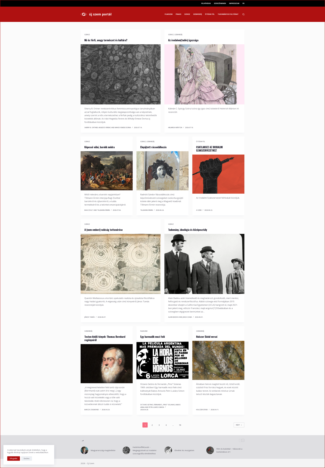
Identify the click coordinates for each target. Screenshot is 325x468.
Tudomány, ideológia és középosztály (187, 230)
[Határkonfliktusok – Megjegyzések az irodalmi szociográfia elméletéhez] (126, 450)
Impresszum (234, 3)
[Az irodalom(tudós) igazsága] (204, 74)
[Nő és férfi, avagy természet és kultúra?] (121, 74)
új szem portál (100, 14)
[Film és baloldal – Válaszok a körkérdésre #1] (210, 450)
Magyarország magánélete (103, 450)
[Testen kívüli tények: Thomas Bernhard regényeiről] (107, 363)
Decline (26, 458)
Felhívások (206, 3)
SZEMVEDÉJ (197, 14)
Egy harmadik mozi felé (152, 337)
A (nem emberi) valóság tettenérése (103, 230)
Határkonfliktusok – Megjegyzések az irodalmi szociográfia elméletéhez (144, 450)
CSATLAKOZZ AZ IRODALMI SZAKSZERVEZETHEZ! (209, 148)
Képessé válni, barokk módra (99, 147)
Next (238, 425)
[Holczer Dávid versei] (218, 360)
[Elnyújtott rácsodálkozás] (162, 170)
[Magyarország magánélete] (84, 450)
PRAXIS (178, 14)
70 (180, 425)
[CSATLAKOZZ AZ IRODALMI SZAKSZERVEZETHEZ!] (218, 174)
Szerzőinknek (220, 3)
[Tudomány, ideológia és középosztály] (204, 264)
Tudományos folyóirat (228, 14)
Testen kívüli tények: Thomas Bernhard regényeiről (104, 338)
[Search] (243, 14)
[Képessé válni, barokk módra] (107, 170)
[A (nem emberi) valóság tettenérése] (121, 264)
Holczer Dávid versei (206, 337)
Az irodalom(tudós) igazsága (183, 40)
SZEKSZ (187, 14)
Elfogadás (13, 458)
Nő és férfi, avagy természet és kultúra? (105, 40)
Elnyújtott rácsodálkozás (153, 147)
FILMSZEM (169, 14)
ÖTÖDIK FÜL (210, 14)
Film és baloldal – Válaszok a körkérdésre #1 (229, 450)
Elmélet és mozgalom (184, 450)
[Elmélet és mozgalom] (168, 450)
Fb (243, 3)
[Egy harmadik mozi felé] (162, 360)
